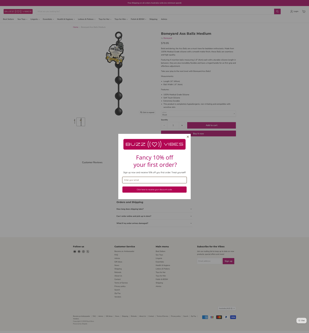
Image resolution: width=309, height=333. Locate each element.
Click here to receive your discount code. (154, 189)
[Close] (188, 137)
